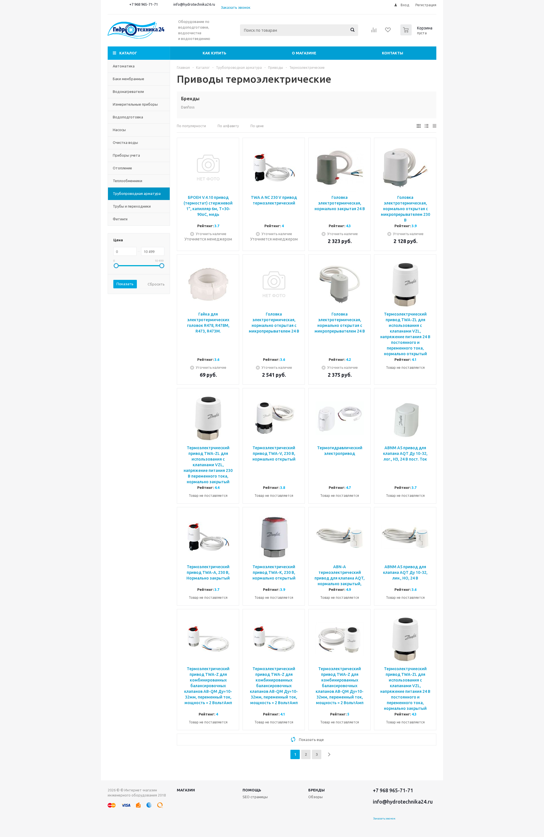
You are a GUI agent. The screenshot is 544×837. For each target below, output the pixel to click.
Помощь (252, 790)
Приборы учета (126, 155)
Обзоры (315, 797)
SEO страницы (255, 797)
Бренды (316, 790)
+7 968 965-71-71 (143, 4)
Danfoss (188, 107)
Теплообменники (127, 181)
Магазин (186, 790)
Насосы (119, 130)
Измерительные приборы (135, 104)
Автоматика (124, 66)
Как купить (214, 53)
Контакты (392, 53)
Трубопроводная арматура (137, 193)
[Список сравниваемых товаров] (374, 32)
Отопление (122, 168)
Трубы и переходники (132, 206)
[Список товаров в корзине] (417, 34)
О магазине (304, 53)
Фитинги (120, 219)
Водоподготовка (128, 117)
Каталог (128, 53)
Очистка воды (125, 142)
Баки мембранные (128, 79)
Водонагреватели (128, 91)
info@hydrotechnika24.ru (194, 4)
